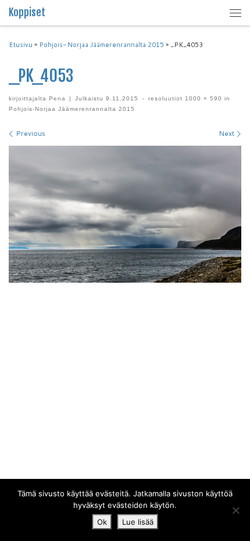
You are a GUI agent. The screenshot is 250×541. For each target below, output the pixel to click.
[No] (235, 510)
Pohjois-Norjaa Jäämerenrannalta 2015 (101, 44)
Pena (57, 98)
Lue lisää (137, 521)
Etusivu (21, 44)
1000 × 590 (202, 98)
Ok (102, 521)
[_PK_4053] (125, 214)
